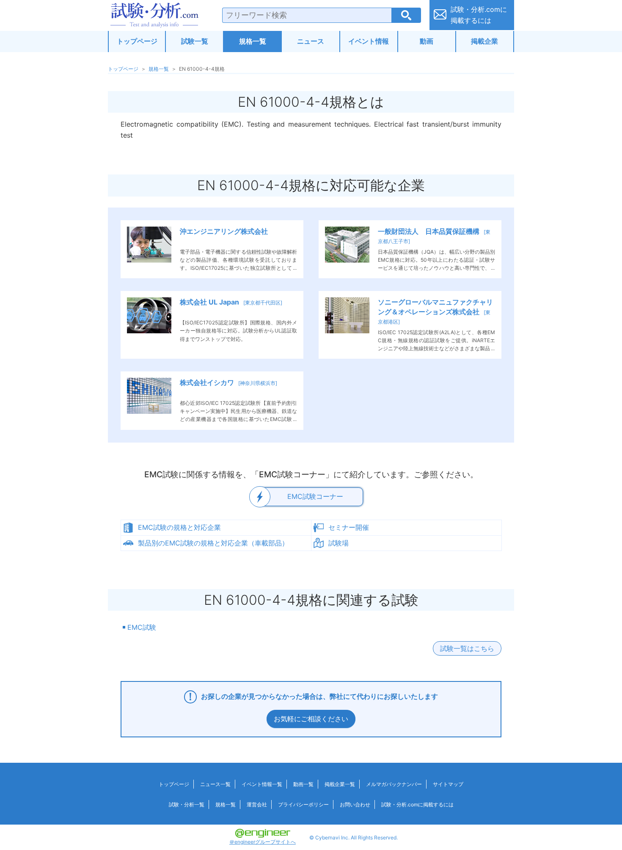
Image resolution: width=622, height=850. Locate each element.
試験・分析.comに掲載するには (417, 804)
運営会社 (257, 804)
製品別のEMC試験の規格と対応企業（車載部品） (213, 543)
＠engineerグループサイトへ (262, 842)
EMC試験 (141, 627)
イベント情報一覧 (262, 784)
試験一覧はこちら (467, 648)
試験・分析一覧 (186, 804)
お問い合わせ (355, 804)
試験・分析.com (154, 15)
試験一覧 (194, 41)
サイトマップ (448, 784)
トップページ (137, 41)
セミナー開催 (348, 527)
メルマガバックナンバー (394, 784)
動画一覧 (303, 784)
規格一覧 (252, 41)
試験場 (338, 543)
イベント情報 (368, 41)
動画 (426, 41)
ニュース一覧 (215, 784)
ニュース (310, 41)
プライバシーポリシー (303, 804)
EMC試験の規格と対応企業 (179, 527)
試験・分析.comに (479, 15)
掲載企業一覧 (340, 784)
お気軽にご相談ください (311, 718)
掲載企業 (484, 41)
